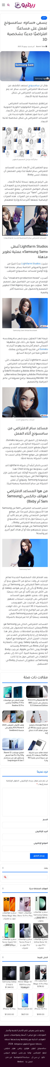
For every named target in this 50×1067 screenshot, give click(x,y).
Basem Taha (40, 47)
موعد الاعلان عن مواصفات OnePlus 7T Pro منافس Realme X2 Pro (13, 703)
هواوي (26, 1049)
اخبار (44, 18)
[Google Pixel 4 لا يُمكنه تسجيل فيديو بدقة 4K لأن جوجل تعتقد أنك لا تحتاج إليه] (37, 716)
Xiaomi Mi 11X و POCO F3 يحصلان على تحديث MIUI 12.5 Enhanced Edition (38, 703)
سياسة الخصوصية (21, 1057)
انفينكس (37, 1053)
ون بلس (22, 1053)
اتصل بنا (29, 1062)
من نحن (8, 1057)
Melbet (21, 1062)
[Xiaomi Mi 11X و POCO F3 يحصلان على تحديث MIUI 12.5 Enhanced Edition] (37, 692)
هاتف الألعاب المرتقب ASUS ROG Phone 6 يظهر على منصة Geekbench (13, 728)
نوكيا (29, 1053)
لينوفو (14, 1053)
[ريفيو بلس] (25, 5)
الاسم (45, 820)
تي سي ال (35, 1057)
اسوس (7, 1053)
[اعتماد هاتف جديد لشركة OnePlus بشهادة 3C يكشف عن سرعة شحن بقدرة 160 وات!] (37, 744)
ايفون (33, 1049)
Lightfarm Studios (31, 264)
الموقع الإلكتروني (41, 843)
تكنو (43, 1057)
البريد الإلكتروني (41, 832)
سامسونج (34, 86)
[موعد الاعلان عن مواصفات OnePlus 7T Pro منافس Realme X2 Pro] (13, 692)
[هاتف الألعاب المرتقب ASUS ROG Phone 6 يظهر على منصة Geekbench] (13, 716)
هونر (13, 1049)
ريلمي (19, 1049)
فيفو (44, 1053)
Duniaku (43, 349)
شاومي (7, 1049)
